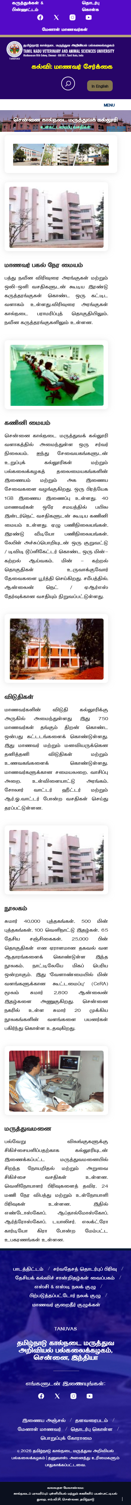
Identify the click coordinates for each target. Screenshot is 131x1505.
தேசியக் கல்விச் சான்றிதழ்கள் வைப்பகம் (65, 1277)
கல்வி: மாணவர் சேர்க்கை (72, 66)
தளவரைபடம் (91, 1420)
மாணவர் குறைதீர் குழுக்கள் (66, 1304)
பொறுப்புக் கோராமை (66, 1437)
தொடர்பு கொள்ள (92, 1428)
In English (100, 86)
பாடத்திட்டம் (28, 1268)
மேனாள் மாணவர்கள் (65, 29)
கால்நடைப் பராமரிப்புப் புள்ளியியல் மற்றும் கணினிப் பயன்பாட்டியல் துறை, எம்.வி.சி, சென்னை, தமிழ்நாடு (65, 1496)
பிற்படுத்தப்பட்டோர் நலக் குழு (65, 1295)
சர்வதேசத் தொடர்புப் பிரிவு (85, 1268)
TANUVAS (65, 1328)
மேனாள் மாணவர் (39, 1428)
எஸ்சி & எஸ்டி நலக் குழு (65, 1286)
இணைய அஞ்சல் (44, 1420)
